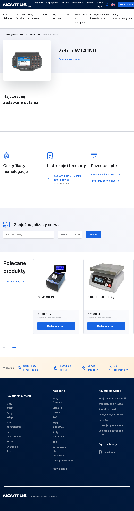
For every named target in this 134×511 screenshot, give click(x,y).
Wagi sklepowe (33, 16)
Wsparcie (38, 2)
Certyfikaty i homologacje (30, 367)
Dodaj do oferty (56, 326)
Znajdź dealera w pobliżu (113, 398)
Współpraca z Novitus (111, 403)
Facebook (109, 452)
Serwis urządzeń (92, 367)
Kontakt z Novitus (109, 409)
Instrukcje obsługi (65, 367)
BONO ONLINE (46, 297)
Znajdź (93, 234)
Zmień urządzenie (69, 59)
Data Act (104, 420)
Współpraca (52, 2)
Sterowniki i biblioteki (104, 174)
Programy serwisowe (103, 180)
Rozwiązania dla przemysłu (80, 18)
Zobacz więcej (11, 281)
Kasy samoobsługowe (122, 16)
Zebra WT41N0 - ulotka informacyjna (67, 177)
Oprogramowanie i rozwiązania (100, 16)
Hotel (10, 441)
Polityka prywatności (111, 414)
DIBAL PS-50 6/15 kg (100, 297)
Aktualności (77, 2)
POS (44, 14)
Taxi (67, 14)
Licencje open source (111, 425)
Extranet (90, 2)
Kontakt (65, 2)
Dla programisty (121, 367)
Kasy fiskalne (7, 16)
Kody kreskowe (56, 16)
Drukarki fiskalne (20, 16)
